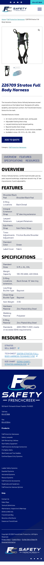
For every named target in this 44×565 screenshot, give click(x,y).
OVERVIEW (10, 156)
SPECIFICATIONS (13, 160)
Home (4, 19)
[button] (39, 30)
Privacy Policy (6, 539)
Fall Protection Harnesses (16, 19)
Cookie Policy (16, 539)
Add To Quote (12, 139)
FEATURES (25, 156)
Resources (32, 160)
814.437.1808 (37, 2)
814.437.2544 (6, 422)
